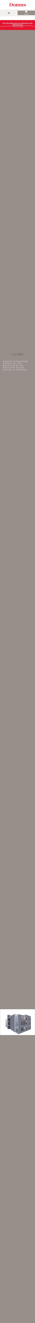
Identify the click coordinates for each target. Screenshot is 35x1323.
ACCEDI (26, 14)
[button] (8, 12)
